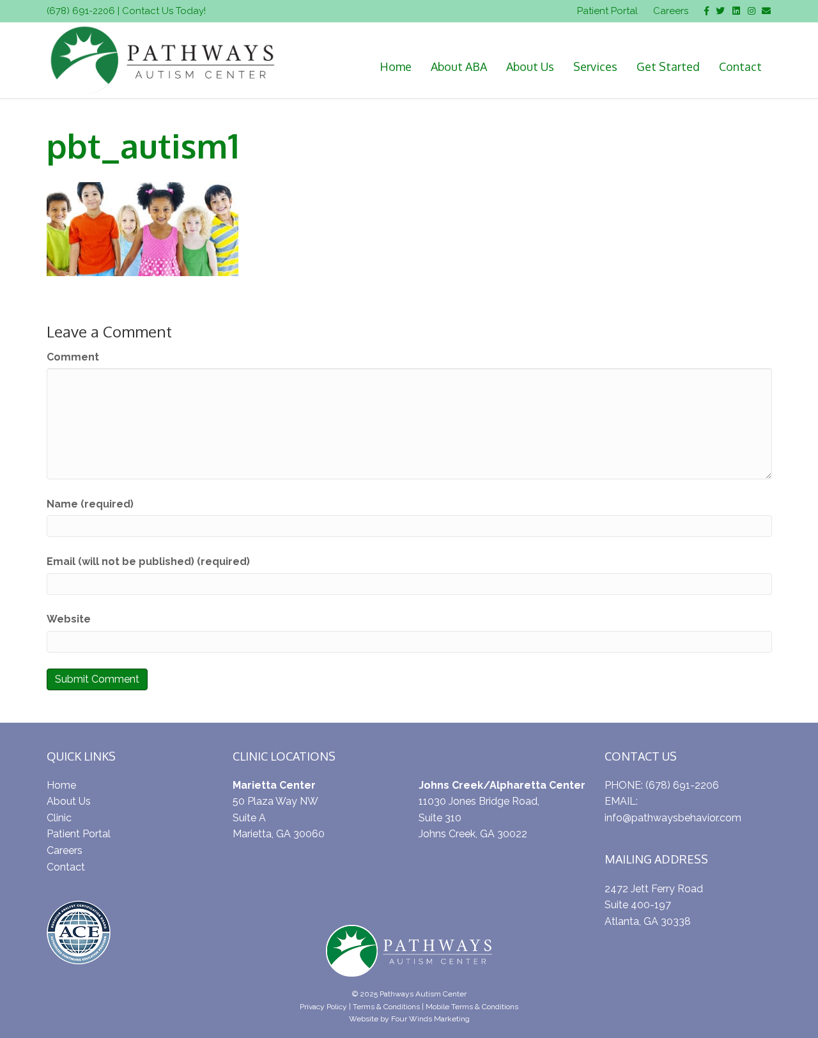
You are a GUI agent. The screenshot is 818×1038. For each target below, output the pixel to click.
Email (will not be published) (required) (148, 561)
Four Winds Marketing (430, 1018)
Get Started (668, 66)
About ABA (459, 66)
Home (396, 66)
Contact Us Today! (164, 11)
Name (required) (90, 504)
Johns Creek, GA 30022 (473, 834)
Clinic (59, 818)
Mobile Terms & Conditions (472, 1006)
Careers (670, 11)
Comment (73, 357)
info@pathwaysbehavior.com (673, 818)
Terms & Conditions (386, 1006)
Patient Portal (607, 11)
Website (69, 619)
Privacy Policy (323, 1006)
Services (595, 66)
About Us (530, 66)
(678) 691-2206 (81, 11)
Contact (740, 66)
